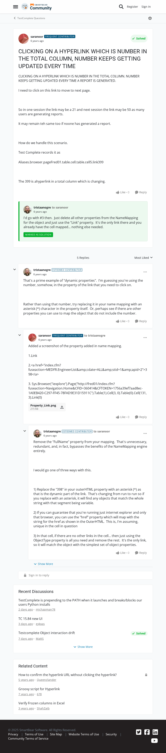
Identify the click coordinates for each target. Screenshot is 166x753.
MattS (40, 639)
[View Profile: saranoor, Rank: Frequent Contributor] (23, 39)
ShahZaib (43, 708)
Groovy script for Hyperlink (39, 689)
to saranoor (60, 207)
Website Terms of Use (84, 734)
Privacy (13, 734)
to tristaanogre (94, 335)
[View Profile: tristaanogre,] (27, 209)
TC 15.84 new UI (30, 619)
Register (132, 7)
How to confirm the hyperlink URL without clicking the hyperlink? (67, 675)
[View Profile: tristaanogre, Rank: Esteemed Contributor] (27, 272)
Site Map (56, 734)
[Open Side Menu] (15, 7)
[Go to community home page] (36, 6)
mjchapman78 (45, 609)
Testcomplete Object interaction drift (46, 633)
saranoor (37, 37)
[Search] (121, 6)
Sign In (146, 7)
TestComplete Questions (31, 18)
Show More (45, 564)
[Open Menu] (150, 18)
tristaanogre (42, 207)
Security (111, 734)
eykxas (40, 624)
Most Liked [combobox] (143, 258)
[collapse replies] (14, 269)
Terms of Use (34, 734)
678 (39, 694)
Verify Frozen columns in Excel (41, 703)
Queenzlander (46, 680)
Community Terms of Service (28, 738)
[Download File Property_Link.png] (62, 407)
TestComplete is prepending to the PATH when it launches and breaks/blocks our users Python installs (80, 602)
